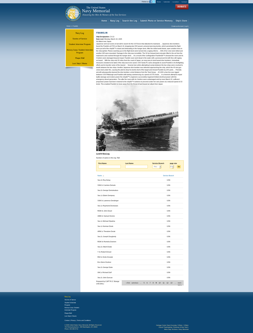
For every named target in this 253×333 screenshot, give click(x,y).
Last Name (129, 163)
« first (128, 283)
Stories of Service (80, 38)
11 (163, 283)
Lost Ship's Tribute (79, 63)
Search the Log (129, 21)
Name (100, 176)
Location (175, 2)
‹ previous (134, 283)
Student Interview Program (80, 44)
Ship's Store (181, 21)
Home (159, 2)
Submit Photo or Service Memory (156, 21)
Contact (184, 2)
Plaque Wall (79, 58)
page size (173, 163)
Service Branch (158, 163)
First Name (102, 163)
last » (180, 285)
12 (167, 283)
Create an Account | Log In (179, 26)
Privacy (73, 320)
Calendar (167, 2)
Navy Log (114, 21)
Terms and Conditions (84, 320)
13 (171, 283)
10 (160, 283)
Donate (181, 6)
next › (180, 283)
